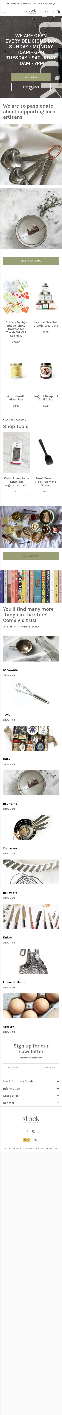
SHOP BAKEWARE (31, 87)
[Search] (52, 11)
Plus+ (55, 1148)
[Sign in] (46, 11)
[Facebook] (28, 1131)
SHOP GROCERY (31, 556)
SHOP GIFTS (31, 77)
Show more (9, 675)
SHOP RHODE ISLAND (31, 261)
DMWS (48, 1148)
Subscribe (50, 1067)
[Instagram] (33, 1131)
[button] (5, 11)
